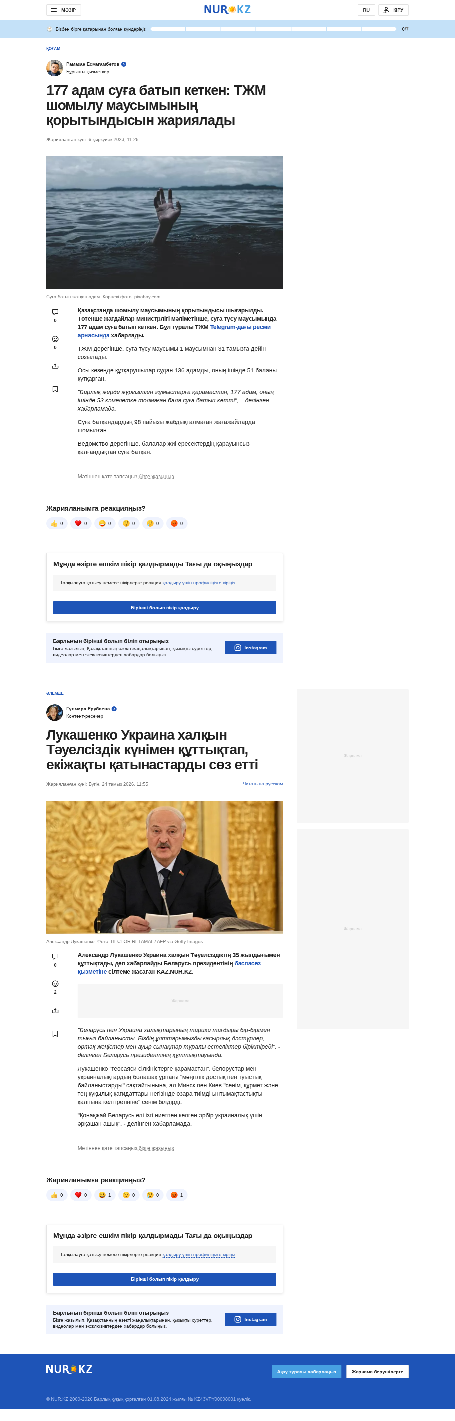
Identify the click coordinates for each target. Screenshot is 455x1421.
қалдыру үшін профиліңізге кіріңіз (199, 582)
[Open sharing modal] (55, 366)
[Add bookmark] (55, 389)
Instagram (255, 647)
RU (366, 10)
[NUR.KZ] (227, 9)
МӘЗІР (68, 10)
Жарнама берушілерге (377, 1371)
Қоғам (53, 48)
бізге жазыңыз (156, 476)
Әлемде (55, 693)
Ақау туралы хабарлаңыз (306, 1371)
